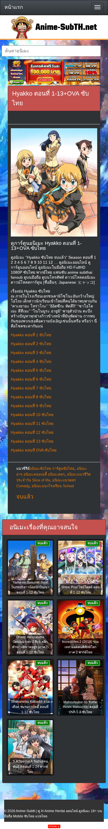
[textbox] (51, 51)
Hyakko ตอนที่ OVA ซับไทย (33, 450)
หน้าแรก (13, 7)
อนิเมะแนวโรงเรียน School (53, 486)
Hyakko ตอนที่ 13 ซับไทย (32, 441)
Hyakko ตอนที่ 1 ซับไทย (31, 335)
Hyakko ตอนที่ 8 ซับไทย (31, 397)
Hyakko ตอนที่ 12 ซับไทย (32, 432)
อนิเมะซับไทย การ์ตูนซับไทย (52, 468)
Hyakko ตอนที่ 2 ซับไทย (31, 344)
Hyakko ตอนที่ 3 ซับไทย (31, 352)
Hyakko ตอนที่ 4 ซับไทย (31, 361)
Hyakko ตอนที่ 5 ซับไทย (31, 370)
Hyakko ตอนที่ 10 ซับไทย (32, 414)
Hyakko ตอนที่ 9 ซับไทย (31, 406)
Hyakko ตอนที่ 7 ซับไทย (31, 388)
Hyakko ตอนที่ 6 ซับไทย (31, 379)
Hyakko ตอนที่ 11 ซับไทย (32, 423)
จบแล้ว (24, 497)
